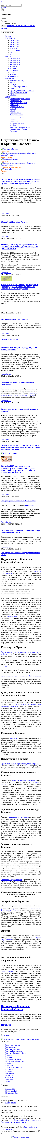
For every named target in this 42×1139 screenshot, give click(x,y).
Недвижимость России (18, 129)
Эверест (8, 1081)
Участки (13, 74)
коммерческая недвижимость (24, 395)
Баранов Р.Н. (10, 1089)
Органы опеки (15, 113)
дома (10, 395)
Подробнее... (6, 213)
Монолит (8, 1071)
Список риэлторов (17, 123)
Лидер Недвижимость (13, 1067)
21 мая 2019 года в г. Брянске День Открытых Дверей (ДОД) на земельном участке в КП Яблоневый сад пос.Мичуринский (19, 287)
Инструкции (14, 121)
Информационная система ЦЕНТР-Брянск (18, 501)
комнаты (4, 395)
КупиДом (9, 1065)
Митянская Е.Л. (11, 1091)
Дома (12, 72)
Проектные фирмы (17, 107)
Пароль (3, 21)
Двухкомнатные (21, 676)
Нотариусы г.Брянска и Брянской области (15, 1008)
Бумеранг (9, 1055)
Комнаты (13, 48)
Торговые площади (17, 80)
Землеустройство (16, 115)
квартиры (33, 393)
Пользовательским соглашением (13, 1122)
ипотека (4, 666)
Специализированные (18, 87)
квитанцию (29, 505)
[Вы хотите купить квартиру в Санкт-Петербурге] (20, 1039)
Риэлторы (13, 131)
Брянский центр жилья (14, 1051)
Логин (3, 19)
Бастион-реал (10, 1047)
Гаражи (13, 95)
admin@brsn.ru (10, 1103)
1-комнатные (15, 40)
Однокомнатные (7, 676)
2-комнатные (15, 42)
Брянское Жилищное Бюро (15, 1053)
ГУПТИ (13, 109)
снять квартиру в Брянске (19, 817)
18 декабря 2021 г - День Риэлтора (14, 222)
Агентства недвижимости (20, 99)
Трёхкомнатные (35, 676)
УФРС (12, 111)
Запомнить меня (9, 24)
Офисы (12, 89)
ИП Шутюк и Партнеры (14, 1061)
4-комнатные (15, 46)
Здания (12, 82)
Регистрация (12, 26)
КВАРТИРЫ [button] (10, 38)
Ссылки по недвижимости (20, 127)
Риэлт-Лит (9, 1075)
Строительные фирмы (18, 103)
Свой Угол (9, 1077)
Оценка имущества (17, 117)
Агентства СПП (16, 101)
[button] (9, 55)
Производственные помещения (22, 91)
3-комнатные (15, 44)
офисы (3, 784)
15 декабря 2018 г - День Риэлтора (14, 319)
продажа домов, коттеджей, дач (27, 704)
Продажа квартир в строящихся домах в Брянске (20, 764)
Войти (3, 7)
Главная (8, 36)
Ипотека (13, 119)
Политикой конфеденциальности (26, 1120)
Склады (13, 85)
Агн (11, 52)
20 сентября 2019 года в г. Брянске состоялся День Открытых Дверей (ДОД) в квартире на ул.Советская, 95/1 (19, 247)
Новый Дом (9, 1073)
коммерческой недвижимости (23, 780)
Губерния (9, 1057)
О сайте (13, 125)
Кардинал (9, 1063)
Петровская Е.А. (11, 1093)
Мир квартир (10, 1069)
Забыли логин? (23, 26)
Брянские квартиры (12, 1049)
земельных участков (9, 706)
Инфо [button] (7, 97)
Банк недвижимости (13, 1045)
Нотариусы (14, 105)
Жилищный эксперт (13, 1059)
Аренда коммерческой (18, 93)
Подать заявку (13, 616)
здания (37, 782)
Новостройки (15, 50)
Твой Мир (9, 1079)
